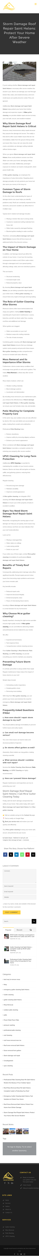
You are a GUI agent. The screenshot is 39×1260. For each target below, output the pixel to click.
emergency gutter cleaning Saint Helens (16, 989)
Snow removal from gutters (12, 1050)
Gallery (7, 1206)
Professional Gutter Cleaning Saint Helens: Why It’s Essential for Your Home (20, 961)
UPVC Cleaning (10, 1236)
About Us (8, 1209)
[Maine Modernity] (12, 1131)
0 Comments (25, 840)
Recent (19, 930)
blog (5, 984)
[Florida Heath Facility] (6, 1131)
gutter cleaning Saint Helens (13, 1000)
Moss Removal (8, 1005)
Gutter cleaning (9, 995)
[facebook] (5, 1183)
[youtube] (21, 1254)
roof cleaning (8, 1035)
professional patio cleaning (12, 1030)
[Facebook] (5, 854)
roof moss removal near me (12, 1040)
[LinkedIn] (16, 854)
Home (7, 1200)
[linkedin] (12, 1183)
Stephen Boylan (8, 838)
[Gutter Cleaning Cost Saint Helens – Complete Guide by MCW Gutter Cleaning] (6, 948)
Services (7, 1203)
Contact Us (8, 1212)
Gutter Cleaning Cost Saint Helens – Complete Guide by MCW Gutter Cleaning (21, 948)
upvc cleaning (8, 1066)
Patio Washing (9, 1233)
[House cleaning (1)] (9, 2)
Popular (8, 930)
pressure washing (9, 1025)
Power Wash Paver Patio (11, 1020)
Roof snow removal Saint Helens (14, 1045)
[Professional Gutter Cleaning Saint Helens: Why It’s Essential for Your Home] (6, 960)
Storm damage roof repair (15, 840)
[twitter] (8, 1183)
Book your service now (12, 821)
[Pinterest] (27, 854)
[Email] (33, 854)
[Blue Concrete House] (26, 1131)
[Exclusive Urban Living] (19, 1131)
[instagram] (24, 1254)
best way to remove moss (12, 979)
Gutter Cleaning (10, 1227)
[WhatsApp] (22, 854)
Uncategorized (8, 1060)
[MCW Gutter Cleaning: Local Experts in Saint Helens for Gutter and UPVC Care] (6, 935)
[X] (10, 854)
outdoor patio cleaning (11, 1010)
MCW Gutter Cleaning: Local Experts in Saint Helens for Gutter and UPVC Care (22, 935)
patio (5, 1015)
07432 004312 (27, 1185)
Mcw (25, 112)
